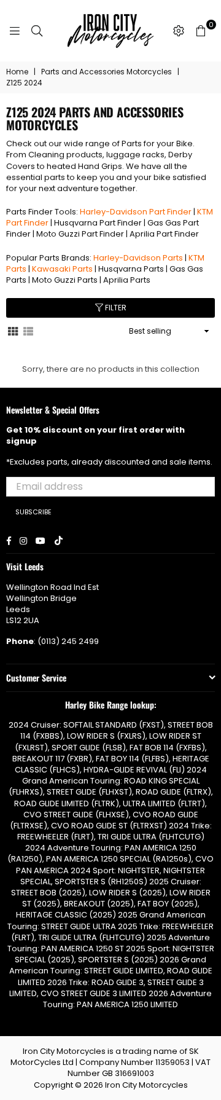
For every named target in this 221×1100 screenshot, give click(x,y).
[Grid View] (13, 330)
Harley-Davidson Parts (138, 258)
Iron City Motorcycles (146, 1085)
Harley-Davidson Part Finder (136, 212)
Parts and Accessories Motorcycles (106, 72)
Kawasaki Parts (62, 269)
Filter (114, 307)
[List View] (28, 330)
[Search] (37, 31)
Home (17, 72)
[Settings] (179, 31)
